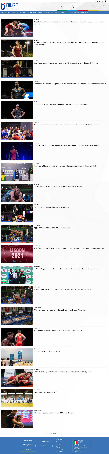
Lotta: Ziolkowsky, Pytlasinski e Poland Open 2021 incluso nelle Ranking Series (63, 372)
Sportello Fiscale (84, 12)
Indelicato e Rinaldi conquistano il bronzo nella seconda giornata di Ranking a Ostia (65, 166)
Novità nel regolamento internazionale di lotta (51, 207)
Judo (62, 8)
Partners (57, 12)
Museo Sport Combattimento (45, 440)
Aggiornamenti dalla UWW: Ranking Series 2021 (52, 228)
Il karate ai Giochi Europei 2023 (45, 392)
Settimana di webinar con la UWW (47, 351)
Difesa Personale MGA (104, 8)
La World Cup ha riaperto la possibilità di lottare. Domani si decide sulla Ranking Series (66, 269)
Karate (83, 8)
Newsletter (60, 451)
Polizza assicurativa (45, 445)
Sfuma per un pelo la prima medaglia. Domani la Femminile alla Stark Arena (62, 289)
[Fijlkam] (14, 6)
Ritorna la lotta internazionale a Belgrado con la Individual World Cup (60, 310)
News (31, 12)
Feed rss (59, 447)
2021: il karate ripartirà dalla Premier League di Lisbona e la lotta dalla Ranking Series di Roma (69, 248)
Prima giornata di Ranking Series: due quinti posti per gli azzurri (58, 186)
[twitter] (97, 1)
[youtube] (102, 1)
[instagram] (100, 1)
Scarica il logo (28, 449)
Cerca (58, 441)
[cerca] (104, 1)
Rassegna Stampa (28, 440)
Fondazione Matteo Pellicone (28, 445)
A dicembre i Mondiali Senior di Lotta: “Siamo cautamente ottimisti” (59, 331)
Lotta (72, 8)
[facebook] (95, 1)
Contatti (59, 443)
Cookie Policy (60, 446)
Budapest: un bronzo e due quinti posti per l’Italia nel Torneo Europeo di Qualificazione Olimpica (70, 84)
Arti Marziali (93, 8)
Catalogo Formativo (74, 12)
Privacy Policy (60, 444)
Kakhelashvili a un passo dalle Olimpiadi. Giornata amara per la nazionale (61, 104)
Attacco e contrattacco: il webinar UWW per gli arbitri (54, 413)
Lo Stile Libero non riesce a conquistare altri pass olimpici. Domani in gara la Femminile (66, 145)
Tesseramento (14, 12)
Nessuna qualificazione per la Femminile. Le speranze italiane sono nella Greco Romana (66, 125)
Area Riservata (61, 449)
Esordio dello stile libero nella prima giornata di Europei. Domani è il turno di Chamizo (66, 63)
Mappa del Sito (61, 439)
